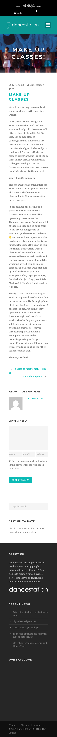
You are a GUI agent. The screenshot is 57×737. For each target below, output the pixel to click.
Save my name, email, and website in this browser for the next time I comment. (28, 465)
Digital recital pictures (24, 621)
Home (12, 725)
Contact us (39, 725)
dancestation (37, 85)
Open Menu (48, 25)
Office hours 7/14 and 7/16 (26, 627)
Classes (25, 725)
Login (19, 13)
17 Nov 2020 (18, 85)
